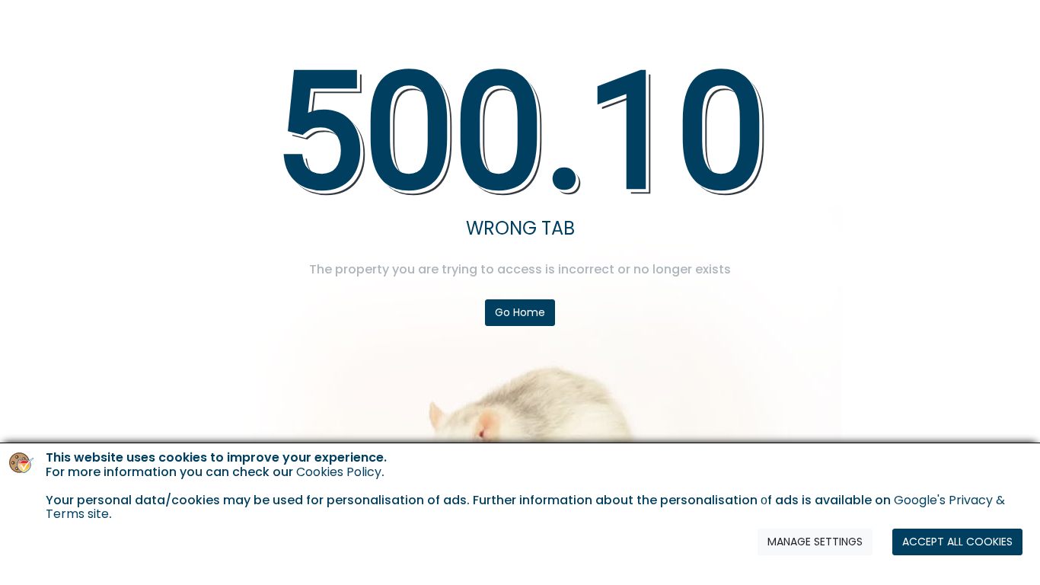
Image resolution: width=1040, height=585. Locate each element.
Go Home (520, 312)
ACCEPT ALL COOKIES (957, 541)
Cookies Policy (338, 471)
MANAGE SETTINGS (815, 541)
